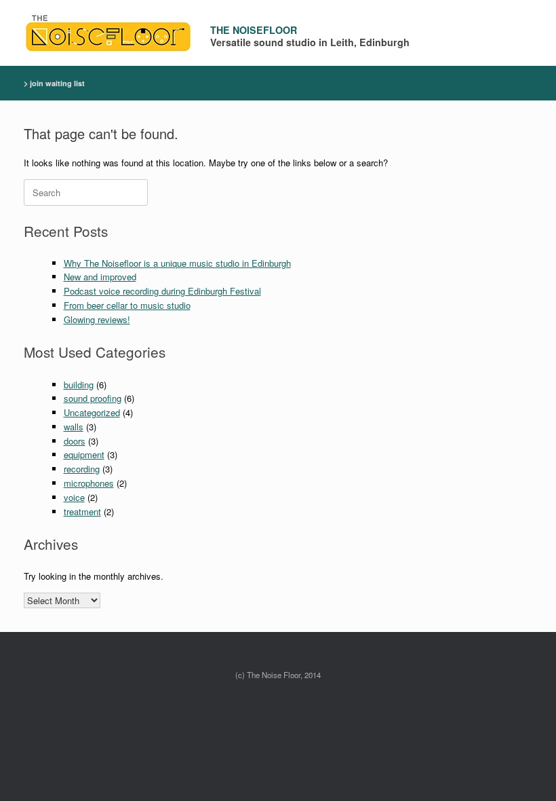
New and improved (100, 276)
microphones (89, 483)
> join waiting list (54, 83)
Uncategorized (92, 412)
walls (73, 426)
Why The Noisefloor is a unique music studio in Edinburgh (177, 263)
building (79, 384)
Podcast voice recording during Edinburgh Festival (162, 290)
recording (82, 468)
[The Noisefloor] (108, 33)
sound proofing (92, 398)
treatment (82, 511)
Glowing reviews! (97, 319)
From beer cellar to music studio (127, 305)
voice (74, 497)
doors (74, 440)
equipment (84, 454)
